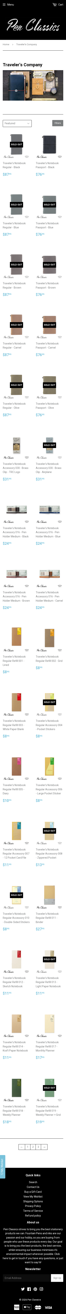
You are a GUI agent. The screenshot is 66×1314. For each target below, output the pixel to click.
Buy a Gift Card (33, 1191)
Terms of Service (33, 1210)
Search (33, 1182)
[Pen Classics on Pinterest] (35, 1289)
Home (6, 44)
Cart (60, 4)
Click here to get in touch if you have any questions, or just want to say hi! (33, 1258)
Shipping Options (33, 1201)
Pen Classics (34, 1299)
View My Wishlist (33, 1196)
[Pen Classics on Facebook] (29, 1289)
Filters (58, 123)
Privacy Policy (33, 1206)
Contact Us (33, 1187)
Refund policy (33, 1215)
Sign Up (57, 1278)
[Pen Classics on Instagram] (41, 1289)
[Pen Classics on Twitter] (23, 1289)
